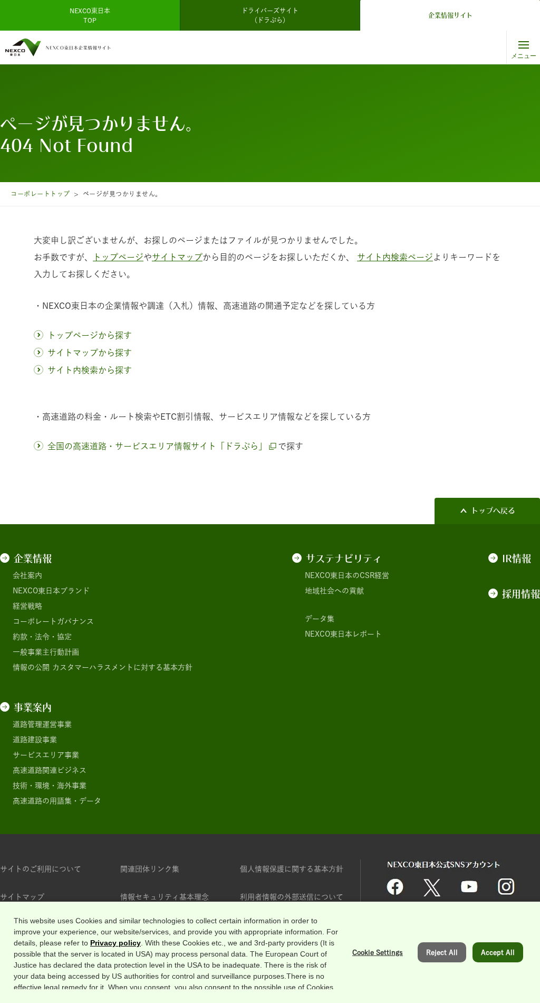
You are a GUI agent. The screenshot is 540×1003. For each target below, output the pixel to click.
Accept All (498, 952)
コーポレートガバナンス (53, 621)
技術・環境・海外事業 (49, 785)
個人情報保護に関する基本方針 (291, 869)
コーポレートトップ (40, 194)
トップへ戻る (493, 510)
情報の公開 (31, 667)
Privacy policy (115, 943)
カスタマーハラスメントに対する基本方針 (122, 667)
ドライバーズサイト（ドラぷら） (270, 15)
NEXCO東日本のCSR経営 (347, 575)
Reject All (442, 952)
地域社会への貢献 (334, 590)
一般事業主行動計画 (46, 652)
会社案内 (27, 575)
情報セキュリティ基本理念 (164, 897)
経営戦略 (27, 606)
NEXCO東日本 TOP (93, 15)
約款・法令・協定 (42, 636)
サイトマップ (22, 897)
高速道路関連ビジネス (49, 770)
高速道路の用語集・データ (57, 801)
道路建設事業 (35, 739)
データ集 (319, 618)
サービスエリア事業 (46, 755)
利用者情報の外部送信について (291, 897)
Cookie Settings (377, 952)
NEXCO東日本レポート (343, 634)
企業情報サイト (450, 15)
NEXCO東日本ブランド (51, 590)
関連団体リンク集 (149, 869)
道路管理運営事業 (42, 724)
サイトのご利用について (40, 869)
